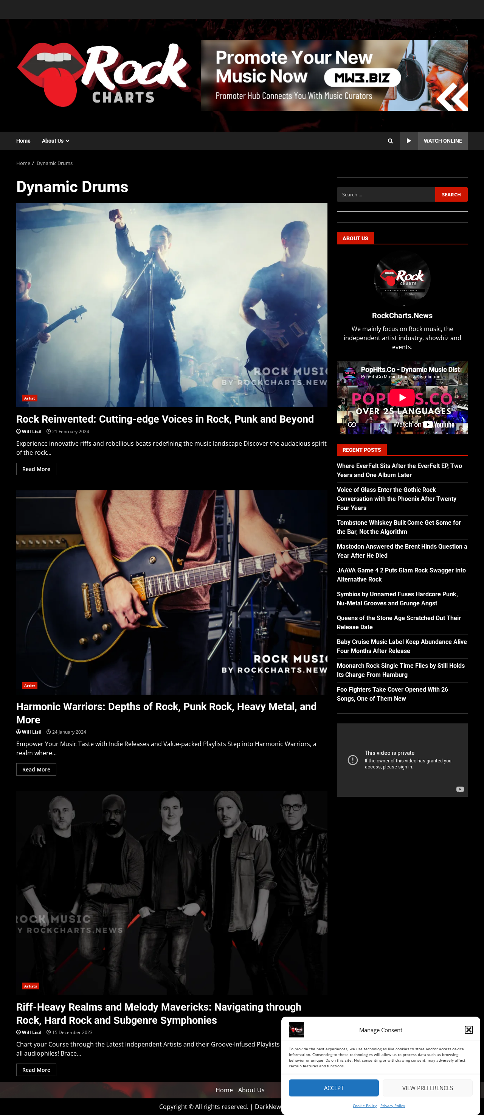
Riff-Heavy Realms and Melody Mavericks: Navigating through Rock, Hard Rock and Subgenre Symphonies (171, 893)
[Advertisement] (334, 74)
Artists (30, 986)
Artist (29, 398)
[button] (469, 1030)
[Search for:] (386, 194)
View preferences (427, 1088)
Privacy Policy (392, 1105)
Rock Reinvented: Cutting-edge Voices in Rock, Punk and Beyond (171, 305)
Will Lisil (32, 431)
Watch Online (443, 141)
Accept (334, 1088)
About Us (53, 141)
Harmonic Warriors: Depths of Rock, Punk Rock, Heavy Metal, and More (171, 592)
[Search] (390, 141)
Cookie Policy (365, 1105)
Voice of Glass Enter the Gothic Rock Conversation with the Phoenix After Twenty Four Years (396, 499)
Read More (36, 469)
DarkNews (269, 1107)
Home (23, 141)
